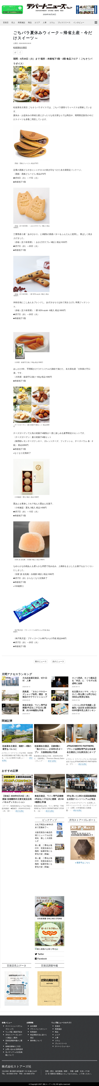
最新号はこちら (83, 862)
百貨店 (5, 22)
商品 (30, 22)
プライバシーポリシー (38, 1029)
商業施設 (21, 22)
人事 (44, 22)
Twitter (40, 953)
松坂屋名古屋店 (20, 47)
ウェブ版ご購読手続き (13, 1032)
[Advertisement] (16, 830)
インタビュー (78, 22)
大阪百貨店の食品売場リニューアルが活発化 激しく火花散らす (43, 836)
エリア (37, 22)
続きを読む (52, 761)
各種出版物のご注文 (13, 1046)
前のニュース (41, 661)
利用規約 (33, 1032)
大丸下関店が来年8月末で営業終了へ (44, 826)
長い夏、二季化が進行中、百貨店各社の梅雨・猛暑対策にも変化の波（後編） (43, 849)
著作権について (36, 1040)
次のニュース (58, 661)
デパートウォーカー (62, 1046)
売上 (13, 22)
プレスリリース (64, 22)
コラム (52, 22)
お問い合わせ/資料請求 (14, 1049)
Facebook (42, 958)
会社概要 (33, 1026)
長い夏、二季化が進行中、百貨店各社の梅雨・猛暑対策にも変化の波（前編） (43, 862)
